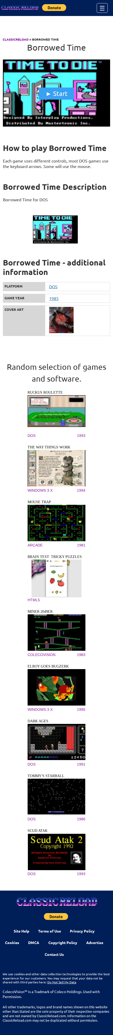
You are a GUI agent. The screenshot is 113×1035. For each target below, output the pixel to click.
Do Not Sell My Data (61, 982)
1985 (54, 298)
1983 (81, 655)
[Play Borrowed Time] (56, 125)
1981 (81, 545)
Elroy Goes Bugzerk (48, 666)
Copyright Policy (62, 942)
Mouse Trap (39, 502)
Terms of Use (49, 931)
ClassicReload (16, 39)
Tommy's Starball (46, 776)
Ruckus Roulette (45, 392)
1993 (81, 435)
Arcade (35, 545)
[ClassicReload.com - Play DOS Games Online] (19, 8)
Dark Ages (38, 721)
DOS (53, 286)
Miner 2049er (40, 612)
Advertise (94, 942)
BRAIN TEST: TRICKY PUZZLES (55, 557)
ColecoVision (41, 655)
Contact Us (54, 954)
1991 (81, 764)
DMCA (33, 942)
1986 (81, 819)
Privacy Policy (82, 931)
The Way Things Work (49, 447)
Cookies (12, 942)
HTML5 (34, 600)
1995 (81, 709)
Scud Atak (38, 831)
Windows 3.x (40, 490)
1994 (81, 490)
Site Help (21, 931)
